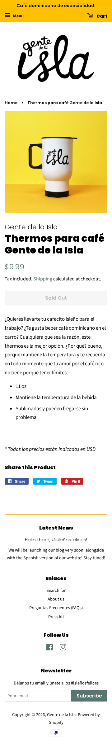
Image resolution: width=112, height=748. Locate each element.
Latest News (56, 527)
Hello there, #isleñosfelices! (56, 540)
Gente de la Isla (61, 714)
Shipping (42, 278)
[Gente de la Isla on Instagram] (62, 648)
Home (11, 102)
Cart (101, 16)
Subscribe (89, 695)
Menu (18, 16)
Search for (56, 590)
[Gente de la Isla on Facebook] (49, 648)
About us (56, 599)
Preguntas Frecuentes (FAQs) (56, 608)
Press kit (56, 617)
